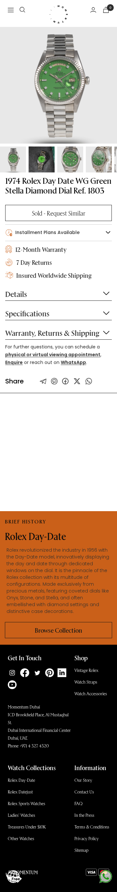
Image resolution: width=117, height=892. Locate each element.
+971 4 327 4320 (34, 745)
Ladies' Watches (21, 815)
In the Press (84, 815)
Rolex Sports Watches (26, 803)
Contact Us (84, 791)
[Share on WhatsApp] (89, 381)
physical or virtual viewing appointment (52, 354)
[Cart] (106, 10)
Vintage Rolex (86, 670)
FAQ (78, 803)
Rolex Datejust (20, 791)
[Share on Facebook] (65, 381)
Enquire (14, 362)
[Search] (22, 10)
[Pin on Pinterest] (54, 381)
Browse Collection (58, 630)
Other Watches (21, 838)
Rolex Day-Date (21, 780)
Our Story (83, 780)
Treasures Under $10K (27, 826)
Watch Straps (85, 682)
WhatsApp (73, 362)
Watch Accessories (90, 693)
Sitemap (81, 850)
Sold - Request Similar (58, 213)
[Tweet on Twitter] (43, 381)
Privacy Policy (86, 838)
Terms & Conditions (91, 826)
